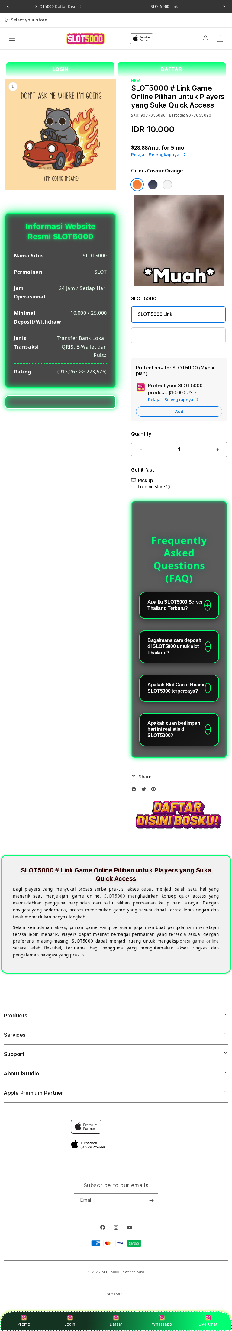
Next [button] (224, 7)
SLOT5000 (58, 7)
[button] (12, 38)
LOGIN (61, 69)
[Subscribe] (151, 1200)
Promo (24, 1324)
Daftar (116, 1324)
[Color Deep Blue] (153, 184)
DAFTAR (171, 69)
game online (205, 941)
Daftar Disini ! (67, 6)
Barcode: (177, 115)
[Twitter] (145, 790)
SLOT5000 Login (156, 335)
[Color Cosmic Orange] (137, 185)
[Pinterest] (155, 790)
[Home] (85, 38)
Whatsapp (162, 1324)
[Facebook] (135, 790)
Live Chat (208, 1324)
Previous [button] (8, 7)
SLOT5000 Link (164, 7)
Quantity (141, 434)
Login (70, 1324)
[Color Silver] (167, 184)
